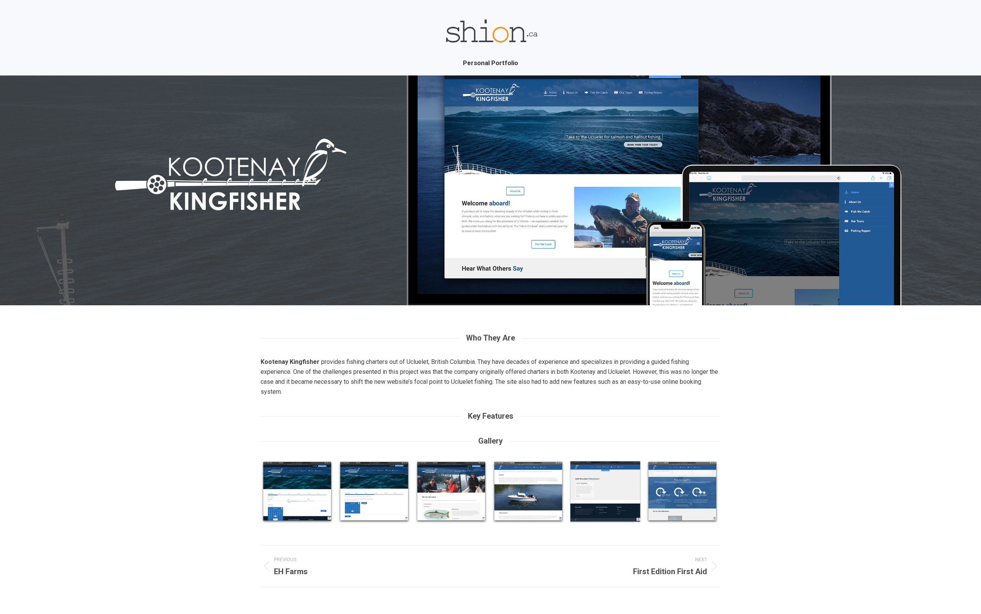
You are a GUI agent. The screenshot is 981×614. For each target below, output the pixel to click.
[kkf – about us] (528, 492)
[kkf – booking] (297, 492)
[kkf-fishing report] (605, 492)
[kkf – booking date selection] (374, 492)
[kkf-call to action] (682, 492)
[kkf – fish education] (451, 492)
